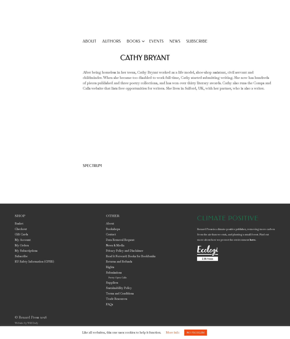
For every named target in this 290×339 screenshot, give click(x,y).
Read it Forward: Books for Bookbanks (130, 256)
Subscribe (21, 256)
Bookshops (113, 229)
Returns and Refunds (119, 261)
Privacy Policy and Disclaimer (124, 250)
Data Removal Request (120, 240)
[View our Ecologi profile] (207, 253)
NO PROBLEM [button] (196, 332)
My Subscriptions (26, 250)
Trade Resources (116, 299)
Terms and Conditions (120, 293)
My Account (23, 240)
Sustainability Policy (119, 288)
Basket (19, 223)
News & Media (115, 245)
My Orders (22, 245)
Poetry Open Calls (117, 277)
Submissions (114, 272)
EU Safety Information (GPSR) (34, 261)
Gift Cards (21, 234)
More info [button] (172, 332)
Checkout (21, 229)
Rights (110, 267)
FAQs (109, 304)
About (110, 223)
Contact (111, 234)
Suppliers (112, 282)
